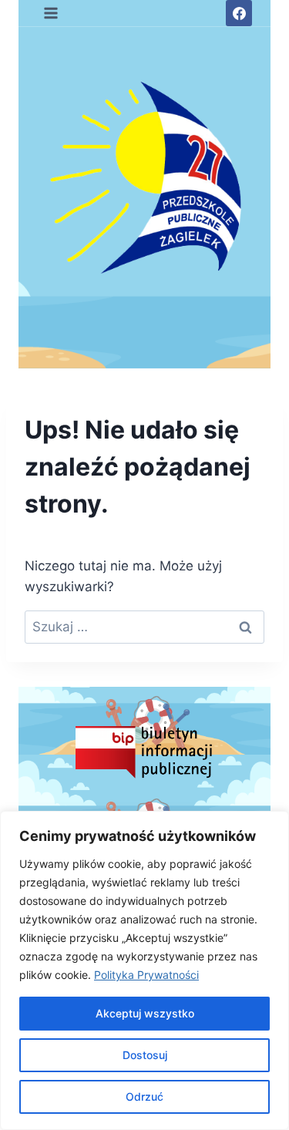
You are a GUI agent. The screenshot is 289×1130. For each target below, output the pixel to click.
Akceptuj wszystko (145, 1013)
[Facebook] (239, 13)
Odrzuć (144, 1096)
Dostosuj (145, 1054)
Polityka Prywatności (146, 974)
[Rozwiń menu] (51, 13)
